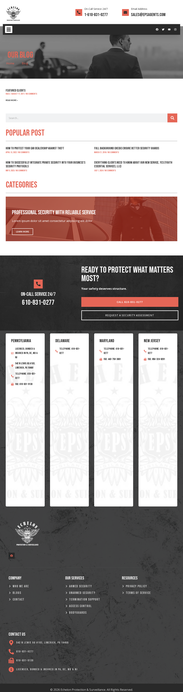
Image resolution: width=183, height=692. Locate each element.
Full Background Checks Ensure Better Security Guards (126, 148)
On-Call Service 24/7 (96, 9)
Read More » (12, 100)
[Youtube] (169, 29)
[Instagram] (175, 29)
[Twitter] (163, 29)
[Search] (172, 117)
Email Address (139, 9)
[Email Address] (125, 12)
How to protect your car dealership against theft (35, 148)
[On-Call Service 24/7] (78, 12)
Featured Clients (15, 90)
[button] (8, 29)
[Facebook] (157, 29)
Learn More (22, 231)
